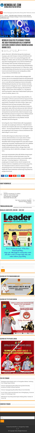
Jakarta (6, 15)
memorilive (5, 50)
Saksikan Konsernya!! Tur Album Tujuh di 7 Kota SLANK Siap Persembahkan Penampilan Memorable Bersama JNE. (12, 195)
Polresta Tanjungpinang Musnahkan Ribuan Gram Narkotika (15, 389)
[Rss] (17, 429)
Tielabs (27, 426)
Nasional (25, 50)
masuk (20, 207)
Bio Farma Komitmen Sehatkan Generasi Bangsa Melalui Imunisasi (23, 201)
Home (1, 15)
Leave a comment (7, 51)
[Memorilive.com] (17, 5)
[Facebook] (18, 429)
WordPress (15, 426)
